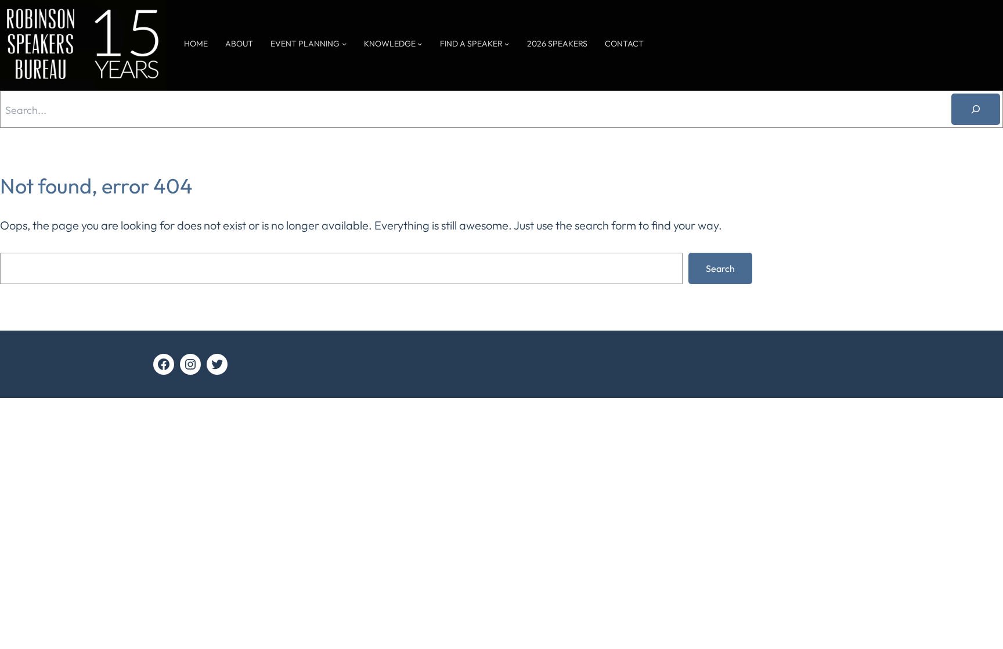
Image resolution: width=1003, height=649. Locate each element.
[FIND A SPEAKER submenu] (506, 43)
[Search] (975, 109)
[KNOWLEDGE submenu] (419, 43)
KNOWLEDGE (390, 43)
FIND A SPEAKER (471, 43)
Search (720, 268)
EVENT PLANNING (305, 43)
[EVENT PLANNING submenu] (344, 43)
